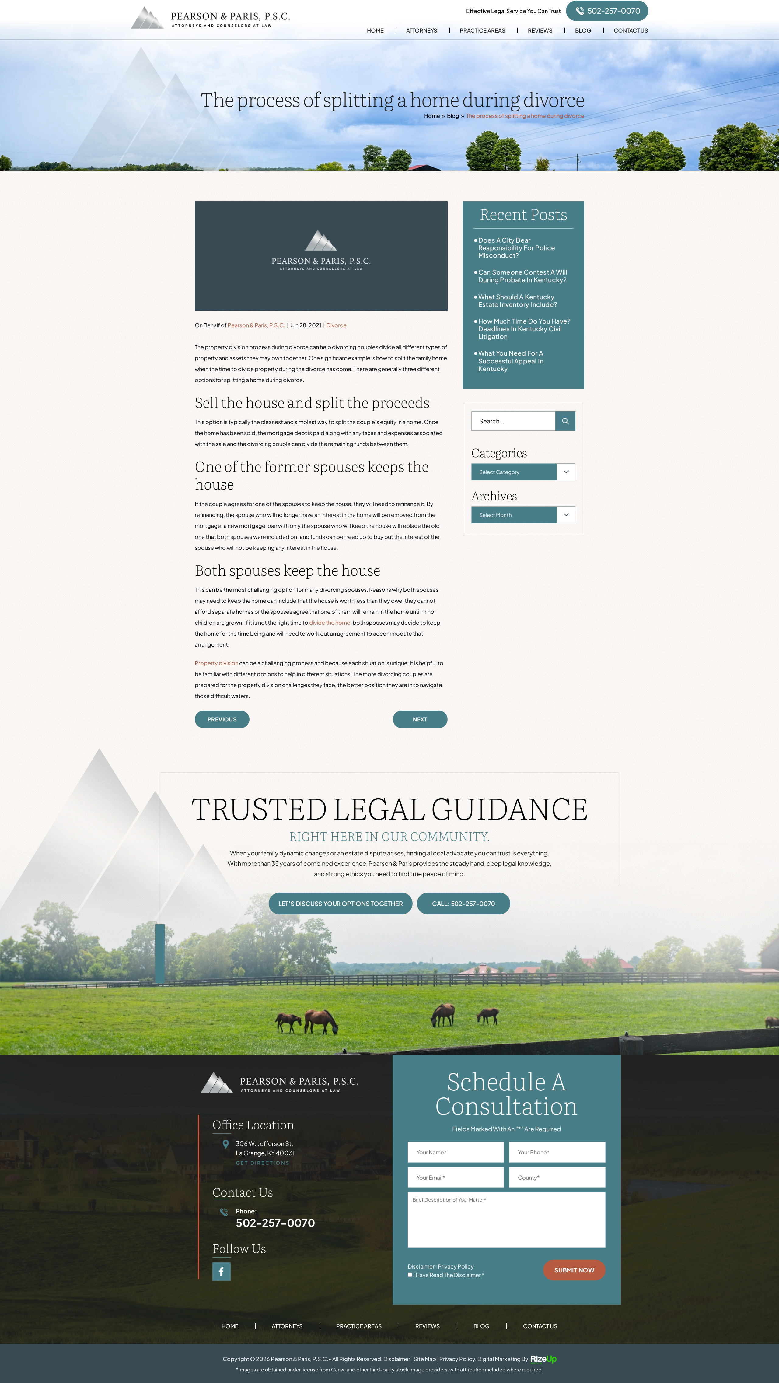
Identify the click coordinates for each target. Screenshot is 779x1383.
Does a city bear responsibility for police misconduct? (516, 247)
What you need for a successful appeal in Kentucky (510, 360)
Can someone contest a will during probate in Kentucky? (522, 276)
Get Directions (263, 1162)
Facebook (221, 1271)
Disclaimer (421, 1266)
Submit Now (574, 1270)
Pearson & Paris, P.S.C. (256, 324)
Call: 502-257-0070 (463, 903)
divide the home (329, 622)
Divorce (337, 324)
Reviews (540, 30)
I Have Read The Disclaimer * (448, 1275)
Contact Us (631, 30)
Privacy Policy (456, 1266)
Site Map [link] (425, 1358)
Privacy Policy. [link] (458, 1358)
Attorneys (421, 30)
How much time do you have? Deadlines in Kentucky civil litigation (524, 328)
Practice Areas (482, 30)
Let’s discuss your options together (340, 903)
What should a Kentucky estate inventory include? (517, 300)
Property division (216, 662)
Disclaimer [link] (396, 1358)
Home (375, 30)
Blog (583, 30)
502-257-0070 (613, 11)
